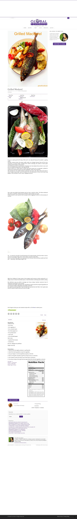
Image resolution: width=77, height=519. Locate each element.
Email (42, 315)
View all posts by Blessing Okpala (20, 442)
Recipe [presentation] (10, 319)
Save (45, 315)
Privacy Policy (66, 516)
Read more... (55, 39)
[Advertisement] (38, 8)
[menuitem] (25, 28)
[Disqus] (28, 462)
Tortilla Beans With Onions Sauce (42, 445)
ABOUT (12, 18)
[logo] (39, 25)
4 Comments (10, 92)
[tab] (10, 320)
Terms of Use (60, 516)
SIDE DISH (13, 363)
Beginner (21, 98)
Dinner (19, 90)
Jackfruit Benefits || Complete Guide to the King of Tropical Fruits (19, 445)
